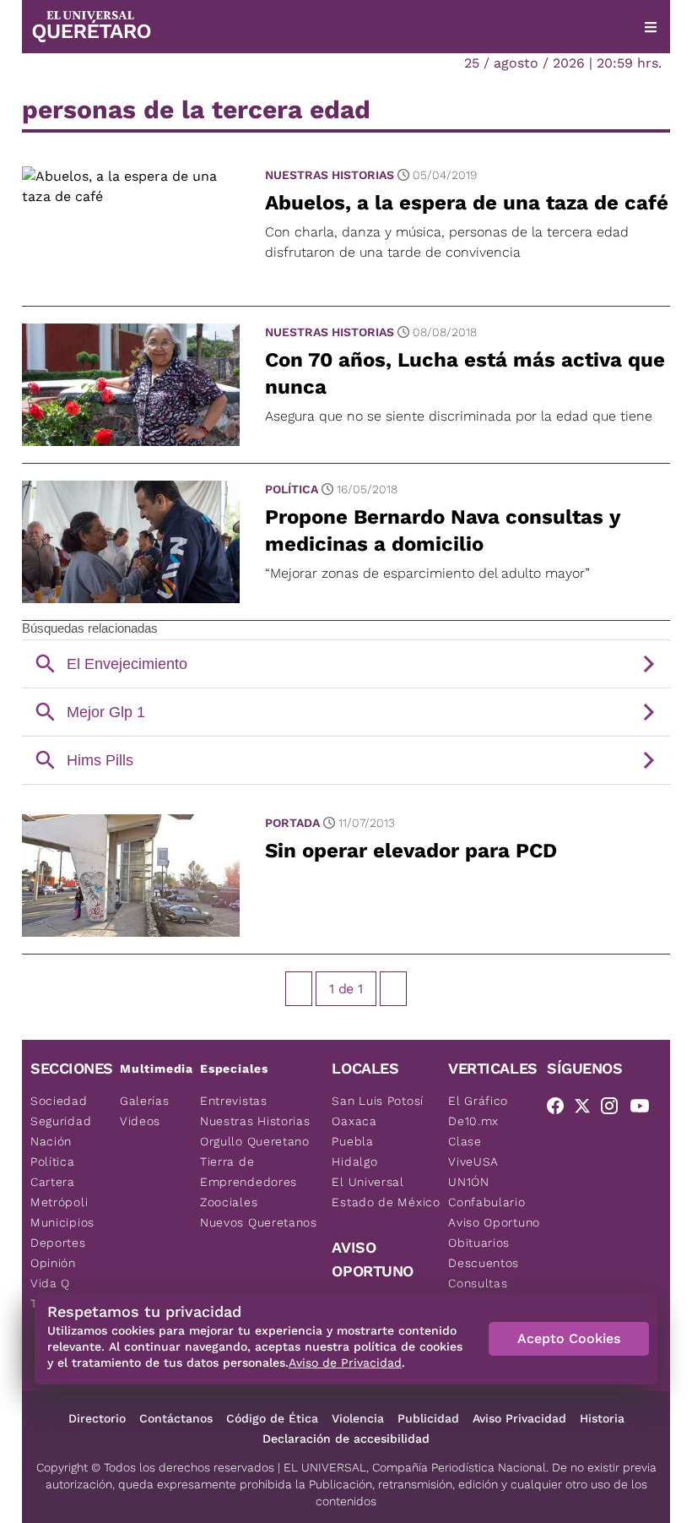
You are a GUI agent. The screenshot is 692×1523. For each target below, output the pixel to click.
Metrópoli (59, 1202)
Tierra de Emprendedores (248, 1171)
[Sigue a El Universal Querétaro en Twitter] (587, 1109)
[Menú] (650, 27)
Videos (140, 1121)
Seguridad (60, 1121)
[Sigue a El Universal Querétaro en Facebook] (560, 1109)
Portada (292, 822)
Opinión (53, 1263)
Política (291, 489)
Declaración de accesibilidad (346, 1438)
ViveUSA (473, 1161)
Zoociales (228, 1202)
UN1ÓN (468, 1181)
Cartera (52, 1181)
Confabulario (486, 1202)
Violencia (358, 1418)
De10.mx (473, 1121)
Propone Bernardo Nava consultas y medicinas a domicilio (442, 530)
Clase (465, 1141)
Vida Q (50, 1283)
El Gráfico (478, 1100)
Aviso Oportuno (494, 1222)
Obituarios (479, 1242)
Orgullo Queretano (255, 1141)
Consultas (477, 1283)
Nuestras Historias (329, 175)
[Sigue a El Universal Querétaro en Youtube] (645, 1109)
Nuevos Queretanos (258, 1222)
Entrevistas (234, 1100)
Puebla (352, 1141)
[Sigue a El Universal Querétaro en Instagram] (614, 1109)
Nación (51, 1141)
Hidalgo (354, 1161)
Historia (602, 1418)
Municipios (62, 1222)
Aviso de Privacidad (345, 1362)
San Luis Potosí (378, 1100)
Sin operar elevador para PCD (411, 850)
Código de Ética (272, 1418)
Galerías (145, 1100)
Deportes (58, 1242)
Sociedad (59, 1100)
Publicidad (428, 1418)
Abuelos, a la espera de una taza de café (466, 203)
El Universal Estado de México (386, 1192)
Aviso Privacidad (519, 1418)
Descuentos (483, 1263)
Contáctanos (176, 1418)
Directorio (97, 1418)
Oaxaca (354, 1121)
